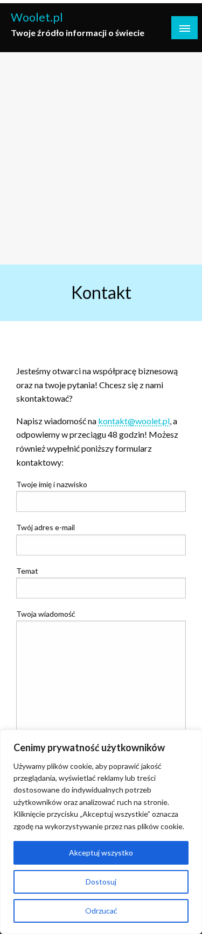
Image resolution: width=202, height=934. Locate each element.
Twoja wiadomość (45, 613)
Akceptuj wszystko (101, 852)
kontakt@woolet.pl (134, 421)
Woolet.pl (37, 17)
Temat (27, 570)
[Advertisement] (101, 158)
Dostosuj (101, 881)
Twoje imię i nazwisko (51, 484)
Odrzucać (101, 910)
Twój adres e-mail (45, 527)
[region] (101, 832)
